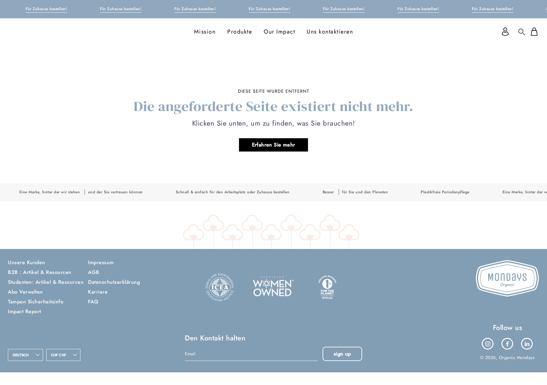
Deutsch (21, 354)
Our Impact (279, 32)
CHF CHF (58, 354)
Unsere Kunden (26, 262)
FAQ (93, 301)
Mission (205, 32)
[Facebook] (507, 343)
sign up (342, 353)
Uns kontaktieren (330, 32)
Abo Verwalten (25, 291)
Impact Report (24, 311)
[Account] (505, 32)
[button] (521, 31)
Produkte (239, 32)
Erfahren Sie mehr (273, 144)
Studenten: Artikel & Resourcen (46, 282)
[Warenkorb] (534, 32)
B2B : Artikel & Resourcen (40, 272)
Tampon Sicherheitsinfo (35, 301)
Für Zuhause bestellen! (46, 9)
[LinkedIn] (527, 343)
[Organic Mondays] (31, 31)
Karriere (98, 291)
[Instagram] (488, 343)
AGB (93, 272)
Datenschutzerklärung (114, 282)
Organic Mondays (517, 357)
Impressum (101, 262)
